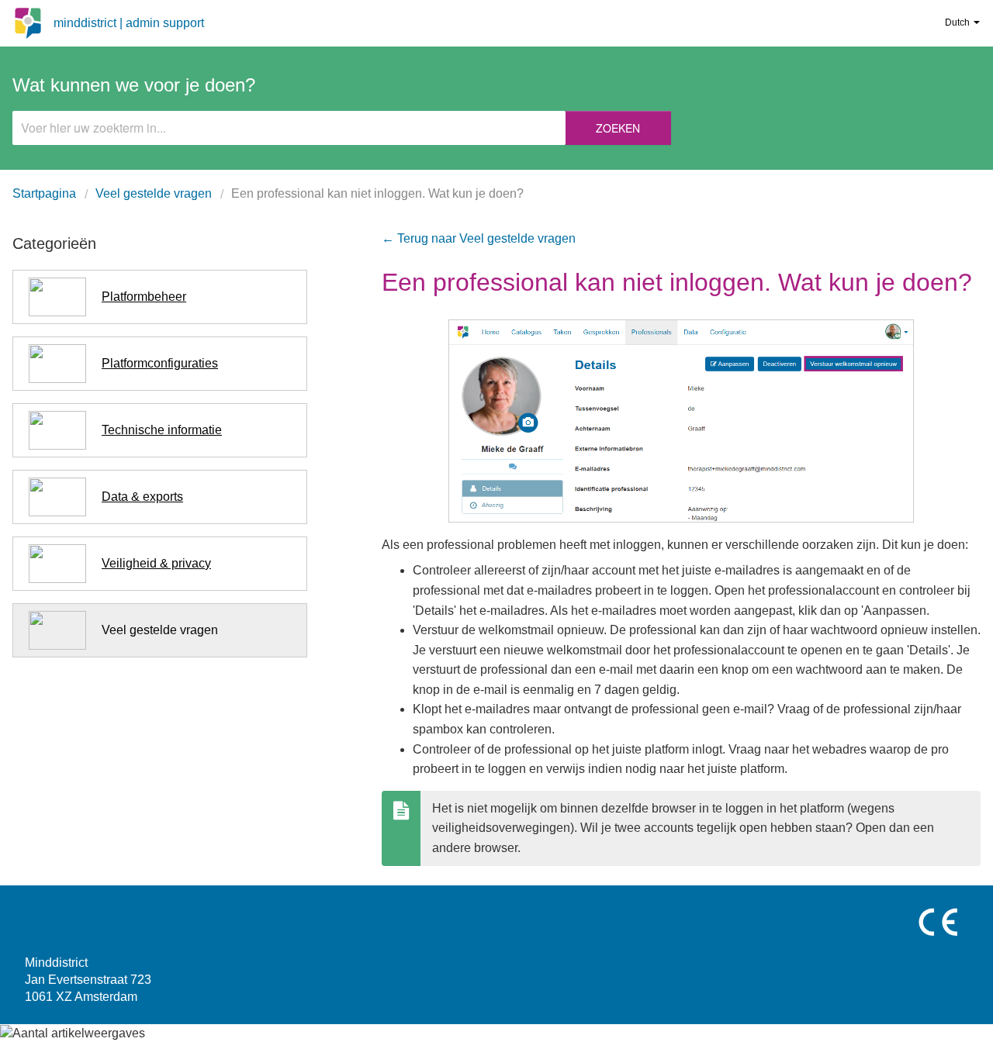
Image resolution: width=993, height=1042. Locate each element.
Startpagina (44, 193)
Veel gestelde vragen (153, 193)
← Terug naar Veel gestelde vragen (479, 238)
